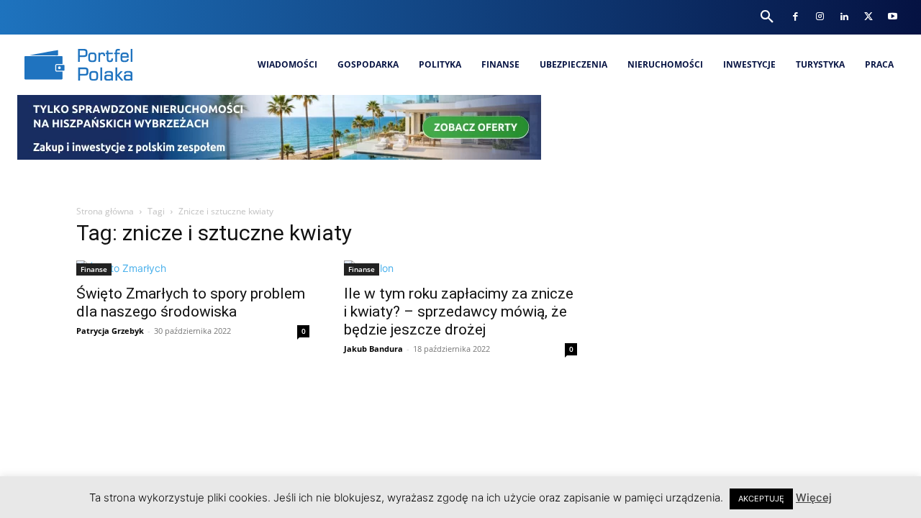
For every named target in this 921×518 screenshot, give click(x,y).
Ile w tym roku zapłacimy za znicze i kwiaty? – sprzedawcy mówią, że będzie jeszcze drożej (458, 311)
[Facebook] (795, 17)
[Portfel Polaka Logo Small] (78, 65)
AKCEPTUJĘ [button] (761, 499)
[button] (767, 17)
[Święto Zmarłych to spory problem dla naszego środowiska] (192, 268)
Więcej (814, 497)
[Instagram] (820, 17)
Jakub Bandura (373, 348)
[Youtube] (892, 17)
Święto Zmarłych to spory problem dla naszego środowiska (190, 302)
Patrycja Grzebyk (110, 330)
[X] (868, 17)
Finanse (94, 269)
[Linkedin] (843, 17)
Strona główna (105, 211)
